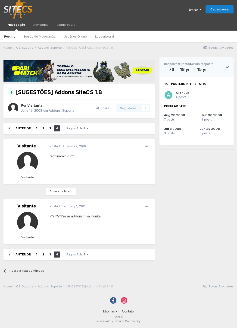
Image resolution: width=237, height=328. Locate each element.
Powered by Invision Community (118, 321)
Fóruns (9, 36)
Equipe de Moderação (40, 36)
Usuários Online (75, 36)
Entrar (194, 9)
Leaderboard (104, 36)
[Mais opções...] (146, 146)
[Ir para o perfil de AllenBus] (168, 95)
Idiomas (109, 311)
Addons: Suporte (62, 110)
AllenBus (183, 93)
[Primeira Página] (9, 128)
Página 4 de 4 (76, 128)
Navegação (16, 24)
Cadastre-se (219, 9)
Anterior (23, 128)
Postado (68, 146)
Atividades (40, 24)
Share (104, 108)
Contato (128, 311)
